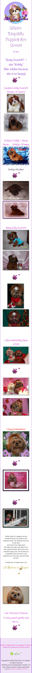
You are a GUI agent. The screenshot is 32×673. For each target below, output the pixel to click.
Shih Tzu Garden (23, 669)
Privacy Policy (24, 647)
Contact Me (15, 647)
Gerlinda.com (14, 669)
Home (2, 645)
